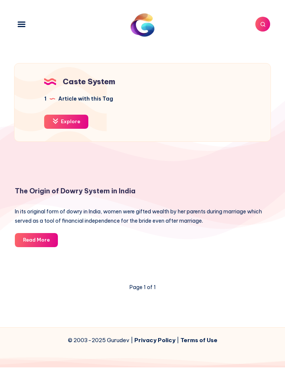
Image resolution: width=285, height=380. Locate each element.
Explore (70, 121)
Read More (40, 241)
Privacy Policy (155, 340)
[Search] (262, 24)
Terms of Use (198, 340)
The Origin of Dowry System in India (75, 191)
